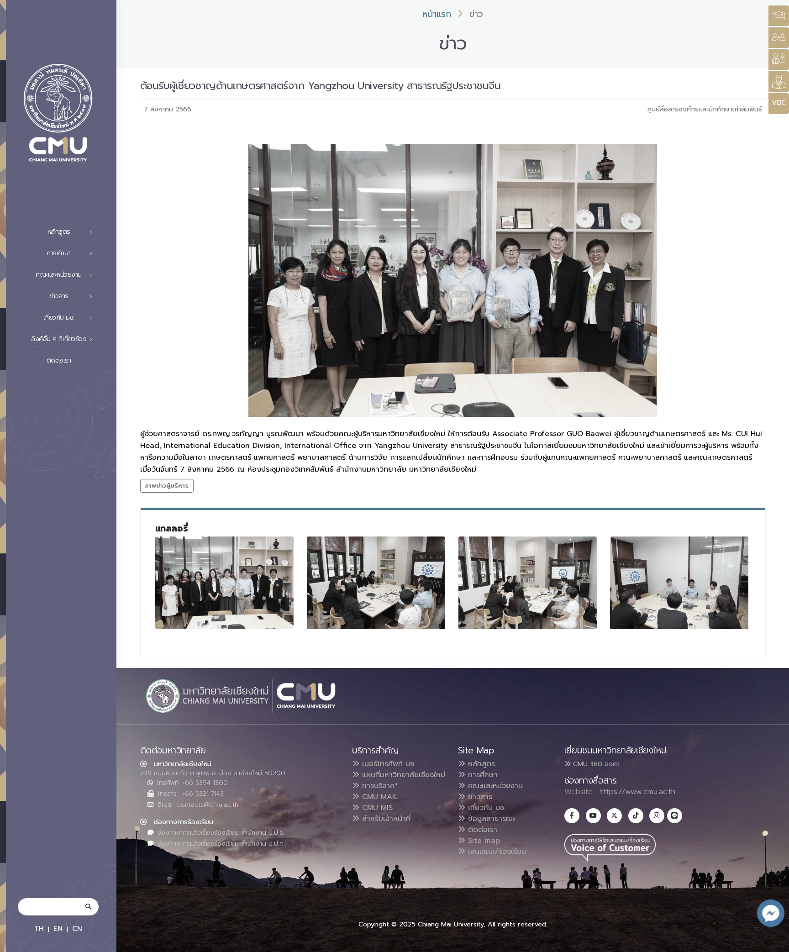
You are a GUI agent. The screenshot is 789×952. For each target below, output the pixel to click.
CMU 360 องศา (595, 764)
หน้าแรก (436, 14)
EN (58, 928)
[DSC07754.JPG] (527, 582)
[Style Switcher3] (778, 15)
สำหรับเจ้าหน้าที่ (384, 818)
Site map (482, 840)
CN (77, 928)
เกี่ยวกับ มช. (485, 807)
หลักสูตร (480, 763)
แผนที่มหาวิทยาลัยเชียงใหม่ (402, 774)
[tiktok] (635, 815)
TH (39, 928)
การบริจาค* (378, 785)
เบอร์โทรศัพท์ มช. (387, 763)
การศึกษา (481, 774)
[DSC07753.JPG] (376, 582)
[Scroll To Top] (773, 941)
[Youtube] (593, 815)
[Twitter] (614, 815)
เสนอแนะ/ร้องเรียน (495, 851)
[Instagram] (656, 815)
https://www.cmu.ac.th (637, 791)
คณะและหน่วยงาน (494, 785)
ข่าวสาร (478, 796)
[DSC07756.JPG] (679, 582)
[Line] (674, 815)
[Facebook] (571, 815)
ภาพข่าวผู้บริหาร (167, 485)
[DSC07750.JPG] (224, 582)
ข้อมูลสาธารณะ (490, 818)
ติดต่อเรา (59, 360)
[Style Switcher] (778, 37)
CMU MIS (376, 807)
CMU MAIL (378, 796)
